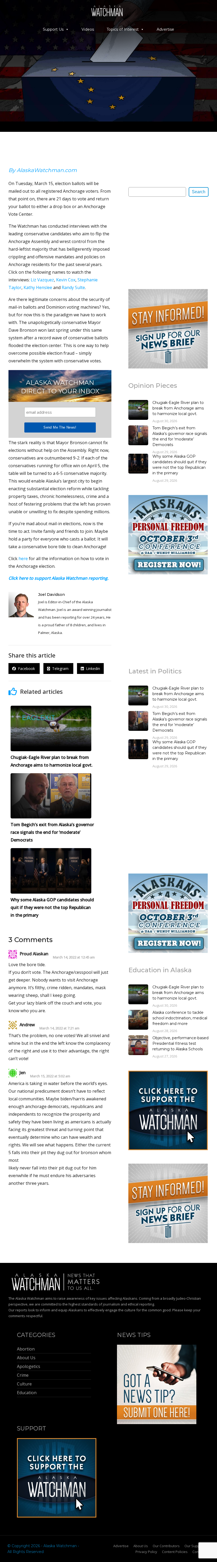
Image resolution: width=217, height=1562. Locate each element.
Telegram (60, 668)
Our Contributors (166, 1545)
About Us (140, 1545)
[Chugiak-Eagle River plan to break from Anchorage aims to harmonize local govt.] (138, 410)
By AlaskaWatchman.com (42, 170)
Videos (88, 29)
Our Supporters (197, 1545)
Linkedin (92, 668)
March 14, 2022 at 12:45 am (74, 957)
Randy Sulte (73, 287)
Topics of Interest (123, 29)
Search (198, 192)
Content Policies (175, 1551)
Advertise (165, 29)
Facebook (26, 668)
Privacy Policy (146, 1551)
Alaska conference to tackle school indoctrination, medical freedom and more (179, 1018)
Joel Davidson (51, 594)
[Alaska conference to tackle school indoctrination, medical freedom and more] (138, 1020)
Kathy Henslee (38, 287)
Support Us (53, 29)
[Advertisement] (168, 242)
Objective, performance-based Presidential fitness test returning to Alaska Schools (180, 1043)
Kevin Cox (65, 280)
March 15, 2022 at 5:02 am (50, 1076)
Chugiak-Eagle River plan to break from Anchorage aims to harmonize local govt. (178, 408)
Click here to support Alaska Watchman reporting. (58, 578)
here (23, 558)
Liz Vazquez (42, 280)
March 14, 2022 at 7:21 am (59, 1028)
